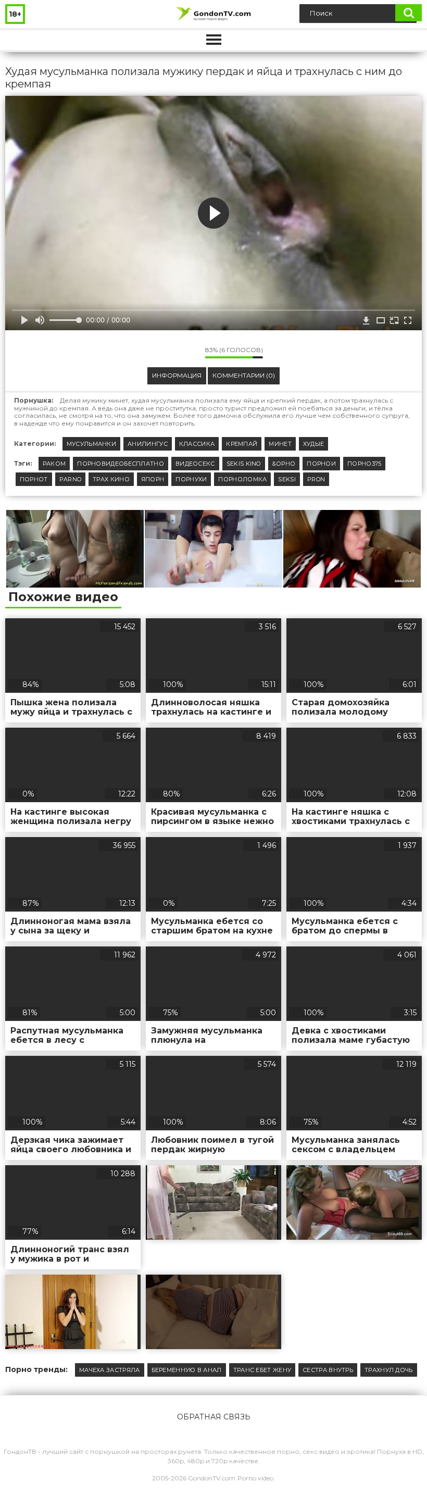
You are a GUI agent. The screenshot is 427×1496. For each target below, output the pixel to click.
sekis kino (244, 463)
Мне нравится (166, 352)
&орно (284, 463)
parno (70, 479)
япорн (153, 479)
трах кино (111, 479)
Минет (280, 443)
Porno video (255, 1478)
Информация (177, 375)
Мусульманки (91, 443)
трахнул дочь (389, 1370)
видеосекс (195, 463)
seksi (287, 479)
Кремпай (241, 443)
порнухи (191, 479)
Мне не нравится (189, 352)
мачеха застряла (109, 1370)
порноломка (242, 479)
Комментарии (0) (243, 375)
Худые (313, 443)
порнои (321, 463)
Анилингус (148, 443)
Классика (197, 443)
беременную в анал (187, 1370)
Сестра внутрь (328, 1370)
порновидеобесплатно (120, 463)
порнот (34, 479)
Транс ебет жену (262, 1370)
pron (316, 479)
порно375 (364, 463)
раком (54, 463)
